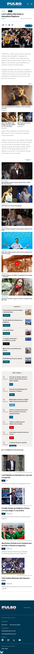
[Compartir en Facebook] (3, 25)
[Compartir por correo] (12, 25)
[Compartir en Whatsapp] (9, 25)
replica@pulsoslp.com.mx (9, 634)
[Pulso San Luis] (14, 4)
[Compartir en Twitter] (6, 25)
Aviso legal (5, 648)
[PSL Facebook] (2, 640)
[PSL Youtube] (20, 640)
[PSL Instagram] (8, 640)
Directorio (4, 624)
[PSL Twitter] (14, 640)
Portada (3, 11)
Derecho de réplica (15, 624)
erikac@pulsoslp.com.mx (9, 631)
